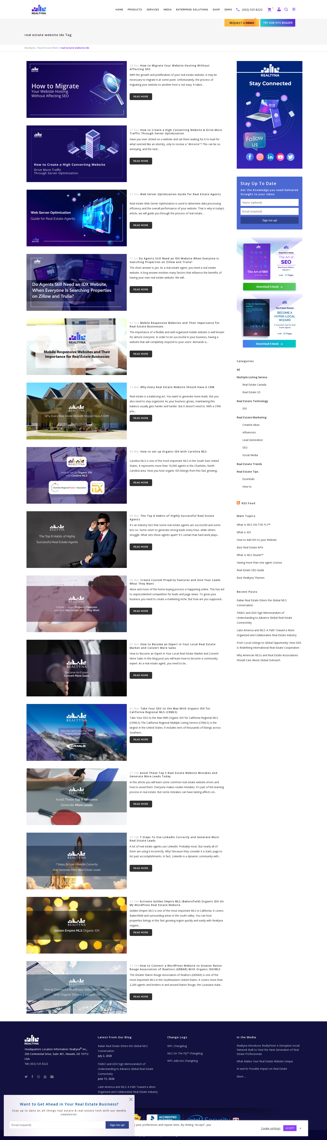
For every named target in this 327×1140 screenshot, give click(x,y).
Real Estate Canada (254, 384)
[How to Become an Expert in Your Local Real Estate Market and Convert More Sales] (76, 668)
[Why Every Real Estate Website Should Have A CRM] (76, 411)
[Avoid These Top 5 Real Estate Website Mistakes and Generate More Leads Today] (76, 796)
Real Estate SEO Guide (250, 570)
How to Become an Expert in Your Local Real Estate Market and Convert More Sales (173, 646)
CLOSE (131, 1100)
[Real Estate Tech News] (52, 1076)
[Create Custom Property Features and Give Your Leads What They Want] (76, 603)
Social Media (250, 455)
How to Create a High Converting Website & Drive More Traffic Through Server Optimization (176, 131)
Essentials (248, 479)
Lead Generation (252, 440)
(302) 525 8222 (252, 9)
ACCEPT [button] (290, 1128)
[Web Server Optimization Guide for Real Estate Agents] (76, 218)
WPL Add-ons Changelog (182, 1060)
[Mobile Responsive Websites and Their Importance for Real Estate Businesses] (76, 346)
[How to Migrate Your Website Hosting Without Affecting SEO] (76, 89)
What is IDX (244, 532)
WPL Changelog (177, 1046)
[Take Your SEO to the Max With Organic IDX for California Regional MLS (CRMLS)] (76, 732)
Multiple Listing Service (252, 377)
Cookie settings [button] (270, 1128)
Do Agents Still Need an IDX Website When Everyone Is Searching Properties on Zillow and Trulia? (174, 260)
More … (241, 1076)
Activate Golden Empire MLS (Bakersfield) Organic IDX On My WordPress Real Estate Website (177, 903)
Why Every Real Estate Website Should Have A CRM (177, 387)
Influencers (249, 432)
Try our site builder (278, 22)
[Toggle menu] (293, 9)
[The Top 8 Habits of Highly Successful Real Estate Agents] (76, 539)
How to (246, 486)
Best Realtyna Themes (251, 577)
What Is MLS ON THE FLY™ (253, 524)
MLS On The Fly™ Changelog (185, 1053)
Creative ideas (251, 425)
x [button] (300, 1128)
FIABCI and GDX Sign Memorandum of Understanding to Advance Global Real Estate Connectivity (264, 617)
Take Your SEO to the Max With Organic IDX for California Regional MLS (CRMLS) (170, 710)
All (238, 369)
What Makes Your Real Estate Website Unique (265, 1061)
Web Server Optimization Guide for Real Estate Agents (180, 194)
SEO (245, 447)
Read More (140, 96)
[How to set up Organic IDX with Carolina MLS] (76, 475)
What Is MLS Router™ (250, 555)
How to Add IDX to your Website (257, 540)
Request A (242, 23)
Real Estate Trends (249, 464)
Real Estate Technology (252, 401)
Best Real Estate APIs (250, 547)
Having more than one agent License (259, 562)
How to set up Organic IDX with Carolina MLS (173, 451)
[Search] (286, 9)
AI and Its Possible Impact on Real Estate (262, 1068)
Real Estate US (251, 392)
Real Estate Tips (247, 471)
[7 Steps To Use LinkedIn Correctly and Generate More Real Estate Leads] (76, 861)
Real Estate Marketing (251, 417)
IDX (244, 408)
